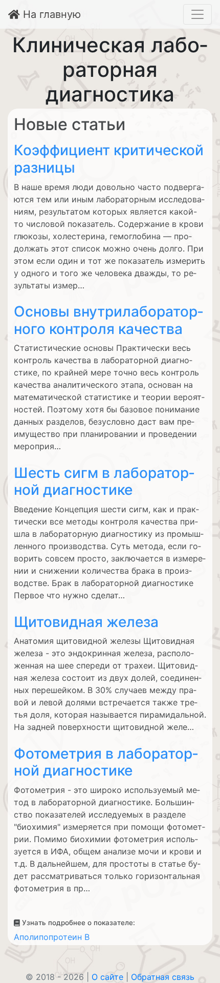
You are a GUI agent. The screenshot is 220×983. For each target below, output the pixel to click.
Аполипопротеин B (52, 937)
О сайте (107, 977)
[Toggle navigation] (197, 14)
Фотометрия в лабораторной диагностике (106, 762)
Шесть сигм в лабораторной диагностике (104, 481)
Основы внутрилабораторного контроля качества (108, 320)
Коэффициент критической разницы (109, 158)
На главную (50, 14)
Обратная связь (162, 977)
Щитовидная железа (86, 622)
